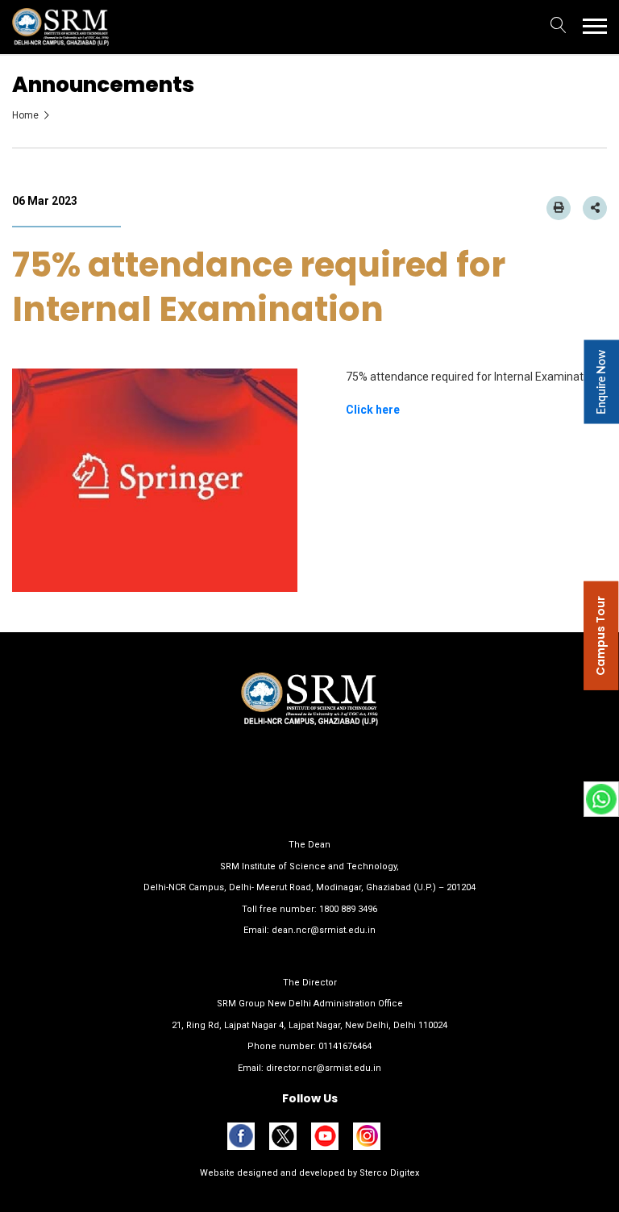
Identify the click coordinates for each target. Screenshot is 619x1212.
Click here (373, 409)
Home (25, 115)
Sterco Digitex (388, 1173)
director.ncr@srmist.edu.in (323, 1068)
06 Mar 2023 (44, 200)
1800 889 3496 (348, 909)
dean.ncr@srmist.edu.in (324, 930)
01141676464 (345, 1046)
